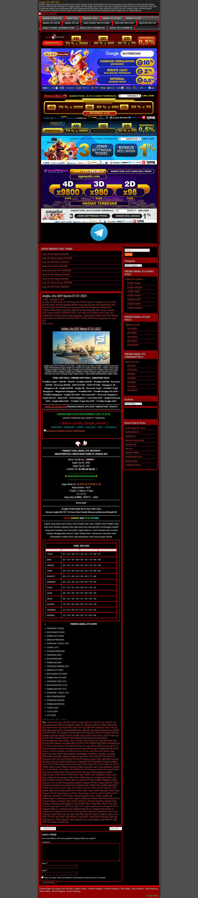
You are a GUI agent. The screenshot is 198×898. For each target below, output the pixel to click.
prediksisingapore (49, 798)
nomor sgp (55, 759)
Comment (46, 842)
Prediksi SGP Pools (86, 780)
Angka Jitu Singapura (83, 725)
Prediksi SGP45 (60, 316)
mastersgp (111, 754)
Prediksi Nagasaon (98, 772)
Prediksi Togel (88, 316)
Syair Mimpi (56, 814)
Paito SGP (82, 313)
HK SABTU (131, 386)
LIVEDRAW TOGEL (69, 313)
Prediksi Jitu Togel (104, 769)
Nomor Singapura (83, 759)
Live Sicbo (78, 751)
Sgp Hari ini (59, 806)
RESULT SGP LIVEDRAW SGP (92, 28)
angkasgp (85, 730)
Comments (48, 324)
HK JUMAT (131, 382)
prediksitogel (62, 798)
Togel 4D (103, 814)
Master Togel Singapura (66, 754)
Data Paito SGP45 (58, 307)
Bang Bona (94, 730)
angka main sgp (79, 727)
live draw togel (103, 748)
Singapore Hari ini (111, 806)
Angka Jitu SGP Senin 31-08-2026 (55, 262)
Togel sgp (113, 817)
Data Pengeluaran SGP (76, 307)
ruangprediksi (96, 804)
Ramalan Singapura (49, 801)
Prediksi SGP (47, 316)
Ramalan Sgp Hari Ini (111, 798)
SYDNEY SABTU (134, 304)
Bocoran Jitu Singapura (59, 733)
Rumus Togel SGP (109, 804)
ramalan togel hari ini (79, 801)
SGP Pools (69, 806)
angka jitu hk (130, 436)
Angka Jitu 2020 (50, 302)
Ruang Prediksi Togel (81, 804)
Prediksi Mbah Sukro (61, 772)
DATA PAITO (105, 305)
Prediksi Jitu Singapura (87, 769)
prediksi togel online (67, 790)
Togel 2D (87, 814)
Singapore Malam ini (50, 809)
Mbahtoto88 (46, 756)
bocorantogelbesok (49, 741)
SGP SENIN (132, 329)
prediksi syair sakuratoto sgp (77, 785)
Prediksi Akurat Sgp (56, 764)
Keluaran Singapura (49, 748)
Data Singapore (89, 310)
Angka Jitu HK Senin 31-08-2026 (54, 266)
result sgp (55, 804)
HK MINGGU (132, 390)
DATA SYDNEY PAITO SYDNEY (97, 23)
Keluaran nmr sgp (82, 746)
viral (48, 822)
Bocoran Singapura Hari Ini (61, 735)
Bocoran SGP (110, 302)
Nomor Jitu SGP (99, 756)
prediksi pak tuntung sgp (56, 777)
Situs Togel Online (100, 811)
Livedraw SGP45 (53, 313)
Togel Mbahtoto (71, 817)
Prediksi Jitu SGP (70, 769)
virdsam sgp (63, 822)
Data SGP (67, 310)
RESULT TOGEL (80, 318)
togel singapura (94, 819)
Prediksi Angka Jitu (105, 313)
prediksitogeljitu (74, 798)
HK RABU (131, 374)
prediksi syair (59, 785)
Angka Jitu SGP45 (78, 302)
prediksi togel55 (104, 793)
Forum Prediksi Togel (92, 743)
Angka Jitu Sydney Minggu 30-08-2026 (57, 283)
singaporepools (48, 811)
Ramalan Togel (64, 801)
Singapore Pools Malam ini (103, 809)
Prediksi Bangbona (104, 767)
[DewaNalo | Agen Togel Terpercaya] (83, 432)
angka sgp (46, 730)
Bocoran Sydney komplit (134, 440)
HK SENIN (131, 366)
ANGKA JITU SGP (133, 18)
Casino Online (63, 741)
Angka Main (67, 727)
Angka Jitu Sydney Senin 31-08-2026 (56, 270)
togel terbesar (106, 819)
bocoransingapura (100, 738)
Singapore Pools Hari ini (82, 809)
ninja (46, 299)
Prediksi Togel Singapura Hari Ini (84, 793)
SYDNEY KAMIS (134, 296)
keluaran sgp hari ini (110, 746)
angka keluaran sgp (53, 727)
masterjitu (102, 754)
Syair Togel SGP (76, 814)
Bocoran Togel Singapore (52, 738)
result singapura (66, 804)
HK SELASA (132, 370)
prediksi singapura (83, 783)
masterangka (82, 754)
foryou (104, 743)
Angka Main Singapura (95, 727)
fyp (118, 743)
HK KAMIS (131, 378)
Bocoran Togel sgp (110, 735)
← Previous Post (48, 829)
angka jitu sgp (98, 722)
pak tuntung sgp (52, 762)
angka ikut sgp (77, 722)
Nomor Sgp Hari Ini (67, 759)
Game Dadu (58, 746)
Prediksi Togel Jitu (67, 788)
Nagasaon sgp (76, 756)
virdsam (54, 822)
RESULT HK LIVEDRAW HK (121, 28)
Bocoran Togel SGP (91, 305)
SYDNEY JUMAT (134, 300)
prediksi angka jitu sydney (135, 428)
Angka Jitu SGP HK (49, 2)
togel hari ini (113, 814)
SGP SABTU (132, 341)
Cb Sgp (99, 741)
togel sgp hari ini (48, 819)
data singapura (55, 743)
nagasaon (66, 756)
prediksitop (85, 798)
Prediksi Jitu (57, 769)
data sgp (45, 743)
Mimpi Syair (57, 756)
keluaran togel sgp (65, 748)
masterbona (92, 754)
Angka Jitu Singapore (95, 302)
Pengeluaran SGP (84, 762)
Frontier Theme (152, 895)
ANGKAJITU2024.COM (52, 18)
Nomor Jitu (88, 756)
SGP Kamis (92, 318)
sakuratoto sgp (48, 806)
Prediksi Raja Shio (87, 777)
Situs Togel (88, 811)
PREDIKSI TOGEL (90, 18)
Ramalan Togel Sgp (96, 801)
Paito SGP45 (92, 313)
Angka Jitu (88, 722)
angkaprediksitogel (73, 730)
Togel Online (83, 817)
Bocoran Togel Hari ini (93, 735)
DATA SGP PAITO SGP (124, 23)
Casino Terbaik (75, 741)
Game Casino (47, 746)
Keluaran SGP (95, 746)
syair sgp (65, 814)
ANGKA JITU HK (72, 23)
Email (44, 870)
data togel (66, 743)
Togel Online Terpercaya (98, 817)
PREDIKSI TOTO (59, 796)
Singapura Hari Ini (62, 811)
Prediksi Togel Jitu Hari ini (86, 788)
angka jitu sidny (131, 461)
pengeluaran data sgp (68, 762)
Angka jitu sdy (130, 444)
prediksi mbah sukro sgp (80, 772)
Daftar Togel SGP (110, 741)
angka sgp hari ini (58, 730)
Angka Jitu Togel (99, 725)
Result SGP (55, 318)
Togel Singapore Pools (78, 819)
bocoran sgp (74, 733)
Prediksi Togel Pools (84, 790)
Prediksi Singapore (74, 316)
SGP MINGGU (133, 345)
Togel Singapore (62, 819)
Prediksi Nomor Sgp (75, 775)
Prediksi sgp (100, 777)
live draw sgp (91, 748)
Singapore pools (65, 809)
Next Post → (116, 829)
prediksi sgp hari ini (55, 780)
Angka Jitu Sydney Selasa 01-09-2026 (57, 258)
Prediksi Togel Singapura (60, 793)
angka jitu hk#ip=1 (132, 453)
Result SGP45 (67, 318)
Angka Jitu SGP (64, 302)
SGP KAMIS (132, 337)
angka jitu (129, 448)
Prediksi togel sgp (100, 790)
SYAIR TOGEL (72, 18)
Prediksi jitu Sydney (133, 465)
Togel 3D (95, 814)
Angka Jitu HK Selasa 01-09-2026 (55, 254)
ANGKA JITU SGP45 (51, 23)
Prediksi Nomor (60, 775)
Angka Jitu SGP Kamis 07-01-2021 (64, 296)
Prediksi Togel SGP (102, 316)
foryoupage (111, 743)
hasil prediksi (69, 746)
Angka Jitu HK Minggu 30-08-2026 (55, 279)
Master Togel (109, 751)
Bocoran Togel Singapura (72, 738)
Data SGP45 (76, 310)
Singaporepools (104, 318)
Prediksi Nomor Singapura (94, 775)
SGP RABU (131, 333)
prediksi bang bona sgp (87, 767)
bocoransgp (87, 738)
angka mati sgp (111, 727)
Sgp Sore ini (79, 806)
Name (45, 863)
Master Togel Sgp (49, 754)
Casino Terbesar (89, 741)
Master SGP (98, 751)
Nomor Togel (96, 759)
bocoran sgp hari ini (87, 733)
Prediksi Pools (73, 777)
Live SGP (68, 751)
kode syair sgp (79, 748)
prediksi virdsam (88, 796)
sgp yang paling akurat (94, 806)
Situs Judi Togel (76, 811)
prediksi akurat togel (72, 764)
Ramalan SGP (96, 798)
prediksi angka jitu (132, 432)
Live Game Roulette (56, 751)
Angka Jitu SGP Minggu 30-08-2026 (56, 274)
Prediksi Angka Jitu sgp (51, 767)
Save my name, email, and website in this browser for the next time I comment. (75, 878)
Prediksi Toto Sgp (74, 796)
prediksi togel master (50, 790)
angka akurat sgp (53, 722)
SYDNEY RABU (133, 291)
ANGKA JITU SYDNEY (112, 18)
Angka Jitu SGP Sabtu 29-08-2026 (55, 287)
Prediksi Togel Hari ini (50, 788)
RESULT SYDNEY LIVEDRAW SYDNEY (59, 28)
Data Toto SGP (77, 743)
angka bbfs (66, 722)
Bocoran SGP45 (48, 305)
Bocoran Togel (77, 305)
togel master (59, 817)
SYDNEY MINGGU (134, 308)
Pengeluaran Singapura (101, 762)
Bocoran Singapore (63, 305)
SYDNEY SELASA (134, 287)
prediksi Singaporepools (65, 783)
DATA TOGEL (101, 310)
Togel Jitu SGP (48, 817)
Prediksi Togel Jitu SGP (106, 788)
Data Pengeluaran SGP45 (96, 307)
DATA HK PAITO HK (147, 23)
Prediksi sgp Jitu (70, 780)
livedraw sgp (88, 751)
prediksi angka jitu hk (133, 457)
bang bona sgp (106, 730)
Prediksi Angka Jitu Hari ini (108, 764)
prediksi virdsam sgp (104, 796)
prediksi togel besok (109, 785)
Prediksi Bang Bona (69, 767)
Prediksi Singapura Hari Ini (101, 783)
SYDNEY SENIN (133, 283)
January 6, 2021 (57, 299)
